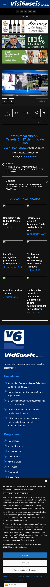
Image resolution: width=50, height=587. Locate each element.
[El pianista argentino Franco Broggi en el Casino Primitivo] (37, 246)
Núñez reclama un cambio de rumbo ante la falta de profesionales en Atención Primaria (25, 422)
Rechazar (25, 563)
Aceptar (25, 555)
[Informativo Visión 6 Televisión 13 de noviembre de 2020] (37, 210)
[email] (21, 11)
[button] (46, 481)
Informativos (30, 156)
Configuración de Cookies (25, 570)
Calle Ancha (14, 456)
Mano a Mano (14, 462)
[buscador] (34, 11)
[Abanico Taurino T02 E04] (13, 282)
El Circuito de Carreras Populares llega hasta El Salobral (26, 402)
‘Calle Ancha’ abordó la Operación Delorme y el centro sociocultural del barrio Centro (37, 299)
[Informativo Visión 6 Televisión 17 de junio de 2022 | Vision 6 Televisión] (27, 3)
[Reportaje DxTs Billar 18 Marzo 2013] (13, 210)
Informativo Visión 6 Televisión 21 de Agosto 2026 (25, 394)
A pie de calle (14, 451)
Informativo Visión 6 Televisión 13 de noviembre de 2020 (36, 224)
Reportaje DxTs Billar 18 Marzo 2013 (12, 221)
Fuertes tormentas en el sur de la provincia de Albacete (23, 411)
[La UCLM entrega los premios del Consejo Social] (13, 246)
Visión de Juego (15, 446)
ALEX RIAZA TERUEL (15, 148)
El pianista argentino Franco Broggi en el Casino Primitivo (35, 260)
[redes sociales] (17, 11)
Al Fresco (12, 467)
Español (12, 585)
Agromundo (13, 472)
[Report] (44, 113)
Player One (13, 477)
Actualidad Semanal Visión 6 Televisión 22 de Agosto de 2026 (27, 385)
